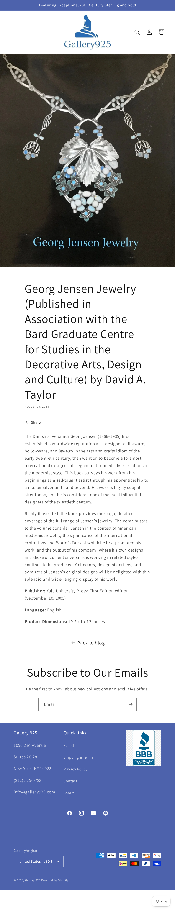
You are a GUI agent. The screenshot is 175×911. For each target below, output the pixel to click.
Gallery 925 (32, 880)
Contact (70, 780)
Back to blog (91, 642)
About (69, 792)
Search (69, 745)
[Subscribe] (130, 704)
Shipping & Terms (79, 757)
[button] (11, 32)
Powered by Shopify (55, 880)
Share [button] (36, 422)
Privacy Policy (76, 769)
